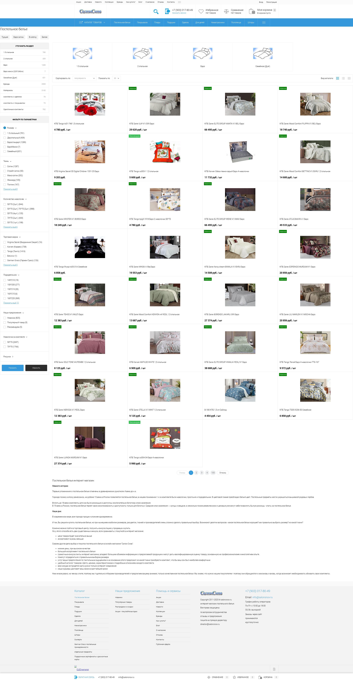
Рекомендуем (14, 327)
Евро (5, 65)
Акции (78, 2)
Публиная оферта (163, 644)
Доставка (88, 2)
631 (44, 78)
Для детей (78, 621)
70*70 (13, 347)
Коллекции (109, 2)
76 (45, 97)
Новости (98, 2)
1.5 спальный (15, 133)
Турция (5, 37)
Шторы (77, 635)
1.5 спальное (8, 52)
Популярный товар (17, 322)
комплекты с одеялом (12, 97)
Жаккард (13, 180)
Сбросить (36, 368)
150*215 (13, 289)
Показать (13, 368)
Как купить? (130, 2)
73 (45, 103)
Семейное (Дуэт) (10, 78)
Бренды (120, 2)
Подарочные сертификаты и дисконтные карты (91, 657)
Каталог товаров (93, 22)
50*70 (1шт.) (15, 222)
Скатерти (78, 640)
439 (44, 59)
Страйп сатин (15, 171)
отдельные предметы (83, 652)
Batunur (12, 256)
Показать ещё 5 (10, 265)
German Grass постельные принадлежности (85, 645)
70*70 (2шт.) (15, 218)
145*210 (13, 280)
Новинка (13, 318)
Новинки (118, 597)
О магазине (150, 2)
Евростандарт (16, 142)
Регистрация (271, 2)
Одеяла (77, 616)
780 (44, 52)
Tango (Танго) (16, 251)
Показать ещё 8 (10, 189)
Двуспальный (16, 138)
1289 (44, 65)
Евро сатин (19, 37)
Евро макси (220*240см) (13, 71)
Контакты (171, 2)
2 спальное (8, 59)
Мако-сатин (15, 175)
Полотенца (78, 630)
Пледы (77, 607)
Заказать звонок (179, 13)
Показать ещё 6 (10, 227)
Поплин (13, 184)
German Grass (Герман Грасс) (22, 260)
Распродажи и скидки (124, 607)
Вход (261, 2)
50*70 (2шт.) (15, 204)
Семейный (14, 151)
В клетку (33, 37)
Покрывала (79, 602)
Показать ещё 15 (11, 303)
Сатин (13, 166)
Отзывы (161, 2)
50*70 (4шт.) (15, 213)
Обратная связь (86, 677)
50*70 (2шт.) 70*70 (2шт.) (20, 209)
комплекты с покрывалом (14, 103)
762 (44, 109)
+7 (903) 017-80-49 (106, 677)
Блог (140, 2)
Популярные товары (123, 602)
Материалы (8, 90)
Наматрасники (80, 625)
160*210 (12, 294)
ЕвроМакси (13, 147)
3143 (44, 90)
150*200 (13, 285)
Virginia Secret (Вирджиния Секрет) (24, 242)
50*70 (13, 342)
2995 (44, 84)
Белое (44, 37)
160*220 (13, 298)
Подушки (78, 611)
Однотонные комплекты (13, 109)
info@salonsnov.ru (262, 597)
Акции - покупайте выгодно (126, 611)
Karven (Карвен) (17, 247)
